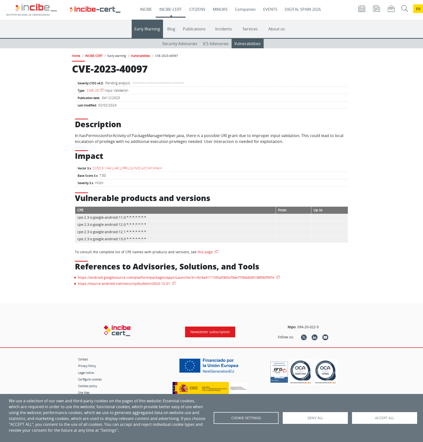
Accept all (384, 418)
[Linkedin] (314, 337)
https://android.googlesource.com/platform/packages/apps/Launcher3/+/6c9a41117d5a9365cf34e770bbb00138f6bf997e (176, 277)
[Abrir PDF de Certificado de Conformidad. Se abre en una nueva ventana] (279, 371)
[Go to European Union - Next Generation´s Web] (210, 367)
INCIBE (146, 9)
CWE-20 (93, 90)
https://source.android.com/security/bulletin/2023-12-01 (124, 283)
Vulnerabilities (247, 43)
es (418, 8)
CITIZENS (197, 9)
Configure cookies (90, 379)
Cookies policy (87, 386)
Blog (171, 29)
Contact (83, 359)
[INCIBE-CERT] (117, 330)
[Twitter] (304, 337)
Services (250, 29)
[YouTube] (325, 337)
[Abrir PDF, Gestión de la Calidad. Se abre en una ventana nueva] (326, 372)
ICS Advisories (216, 43)
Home (76, 56)
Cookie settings (246, 418)
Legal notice (86, 373)
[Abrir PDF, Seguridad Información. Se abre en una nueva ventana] (301, 372)
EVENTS (270, 9)
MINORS (220, 9)
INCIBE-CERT (170, 9)
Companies (245, 9)
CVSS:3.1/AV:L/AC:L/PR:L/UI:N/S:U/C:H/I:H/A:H (127, 168)
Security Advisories (179, 43)
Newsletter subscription (210, 332)
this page (206, 252)
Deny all (315, 418)
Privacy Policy (87, 366)
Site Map (84, 392)
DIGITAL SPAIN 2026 (303, 9)
